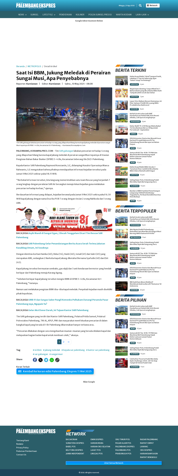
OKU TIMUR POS (122, 439)
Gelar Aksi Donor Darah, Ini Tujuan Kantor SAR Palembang (58, 310)
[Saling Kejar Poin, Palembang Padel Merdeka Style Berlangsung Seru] (121, 183)
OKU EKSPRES (146, 450)
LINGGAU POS (97, 453)
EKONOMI (134, 109)
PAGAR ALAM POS (123, 443)
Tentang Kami (22, 440)
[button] (140, 5)
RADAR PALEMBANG (149, 439)
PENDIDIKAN (65, 14)
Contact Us (21, 455)
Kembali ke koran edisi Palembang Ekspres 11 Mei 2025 (57, 371)
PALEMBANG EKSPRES (124, 446)
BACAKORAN (71, 439)
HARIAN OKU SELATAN (100, 446)
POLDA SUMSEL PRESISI (100, 14)
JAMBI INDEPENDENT (75, 453)
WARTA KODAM (124, 14)
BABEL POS (70, 446)
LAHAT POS (96, 450)
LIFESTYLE (134, 84)
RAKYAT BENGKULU (148, 457)
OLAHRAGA (135, 186)
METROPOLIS (34, 66)
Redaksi (19, 444)
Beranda (20, 66)
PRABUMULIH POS (123, 453)
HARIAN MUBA (97, 443)
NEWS (133, 148)
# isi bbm (37, 350)
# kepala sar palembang (73, 350)
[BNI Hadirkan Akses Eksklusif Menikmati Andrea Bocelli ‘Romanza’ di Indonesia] (121, 286)
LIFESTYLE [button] (48, 14)
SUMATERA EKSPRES (75, 443)
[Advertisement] (89, 42)
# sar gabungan (40, 354)
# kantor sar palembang (97, 350)
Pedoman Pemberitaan (26, 451)
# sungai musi (56, 354)
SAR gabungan (66, 151)
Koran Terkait (23, 366)
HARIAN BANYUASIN (149, 453)
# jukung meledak (51, 350)
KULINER (80, 14)
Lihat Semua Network (113, 463)
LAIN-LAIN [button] (141, 14)
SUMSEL (34, 14)
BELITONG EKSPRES (74, 450)
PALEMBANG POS (122, 450)
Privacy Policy (22, 447)
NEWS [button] (21, 14)
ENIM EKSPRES (97, 439)
